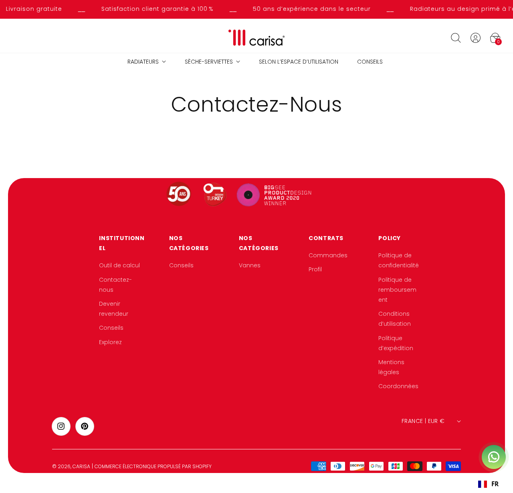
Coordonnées (398, 386)
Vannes (250, 266)
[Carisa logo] (257, 38)
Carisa (81, 466)
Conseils (111, 328)
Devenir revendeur (113, 309)
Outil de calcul (119, 266)
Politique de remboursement (397, 290)
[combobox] (488, 484)
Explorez (110, 342)
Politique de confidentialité (398, 260)
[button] (456, 37)
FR (495, 484)
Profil (315, 270)
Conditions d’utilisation (394, 319)
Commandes (328, 255)
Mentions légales (391, 367)
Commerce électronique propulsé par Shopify (153, 466)
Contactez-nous (115, 285)
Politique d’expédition (395, 343)
